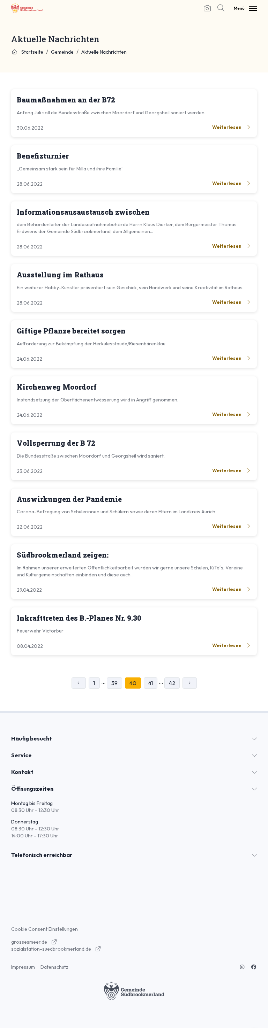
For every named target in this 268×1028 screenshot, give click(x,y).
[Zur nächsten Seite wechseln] (190, 683)
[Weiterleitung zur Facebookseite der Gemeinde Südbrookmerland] (254, 967)
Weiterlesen (227, 127)
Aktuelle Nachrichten (104, 52)
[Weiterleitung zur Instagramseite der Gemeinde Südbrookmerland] (242, 967)
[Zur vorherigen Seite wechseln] (79, 683)
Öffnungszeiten (32, 788)
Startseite (31, 52)
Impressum (23, 967)
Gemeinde (62, 52)
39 (114, 683)
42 (172, 683)
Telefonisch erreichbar (41, 854)
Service (21, 755)
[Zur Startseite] (27, 8)
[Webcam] (207, 8)
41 (150, 683)
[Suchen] (219, 8)
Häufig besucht (31, 738)
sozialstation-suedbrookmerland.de (51, 949)
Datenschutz (54, 967)
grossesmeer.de (29, 942)
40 (132, 683)
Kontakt (22, 771)
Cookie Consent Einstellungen (44, 929)
